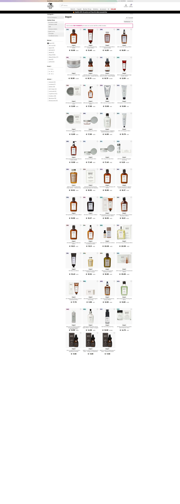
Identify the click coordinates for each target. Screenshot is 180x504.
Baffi (50, 26)
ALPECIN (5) (51, 62)
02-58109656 (122, 1)
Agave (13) (51, 48)
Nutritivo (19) (52, 86)
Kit (108, 9)
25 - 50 (51, 74)
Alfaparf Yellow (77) (53, 57)
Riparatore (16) (52, 98)
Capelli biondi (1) (53, 93)
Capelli (79, 9)
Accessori (103, 9)
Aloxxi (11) (51, 59)
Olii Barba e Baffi (53, 24)
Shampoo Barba (53, 29)
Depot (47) (51, 43)
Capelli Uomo (51, 31)
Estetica (95, 9)
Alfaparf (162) (52, 55)
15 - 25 (51, 71)
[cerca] (62, 5)
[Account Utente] (126, 5)
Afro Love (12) (52, 45)
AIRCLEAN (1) (52, 50)
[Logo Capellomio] (50, 5)
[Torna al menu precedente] (47, 9)
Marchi (73, 9)
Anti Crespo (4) (52, 89)
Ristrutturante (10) (53, 100)
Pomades (51, 33)
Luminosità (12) (52, 91)
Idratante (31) (52, 82)
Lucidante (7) (52, 84)
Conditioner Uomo (53, 36)
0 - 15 (51, 69)
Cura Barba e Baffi (52, 22)
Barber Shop (87, 9)
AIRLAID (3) (51, 52)
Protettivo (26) (52, 96)
